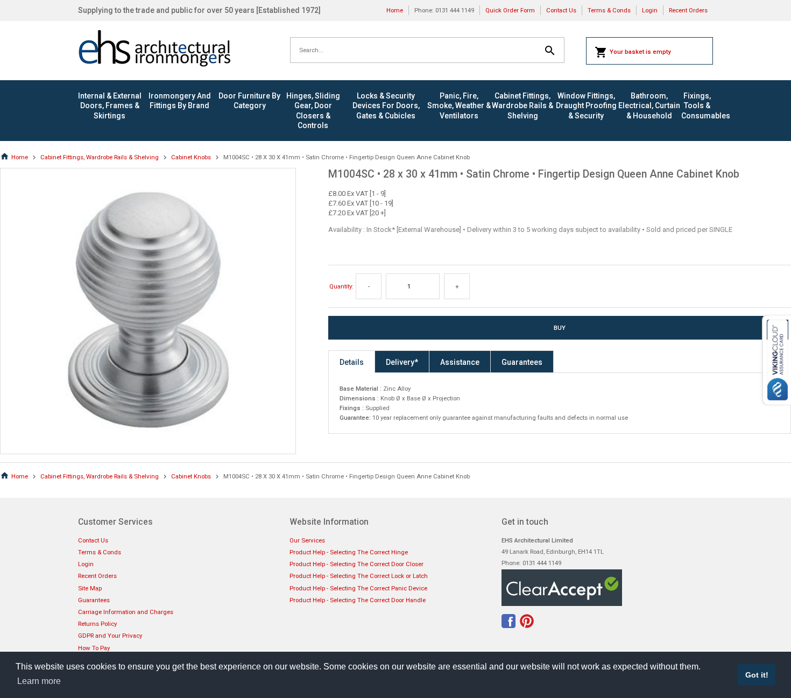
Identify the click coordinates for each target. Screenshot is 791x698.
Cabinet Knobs (191, 157)
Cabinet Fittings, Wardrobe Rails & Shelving (522, 105)
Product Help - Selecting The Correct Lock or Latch (358, 576)
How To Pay (94, 648)
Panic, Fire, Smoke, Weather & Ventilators (459, 105)
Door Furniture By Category (249, 100)
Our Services (307, 540)
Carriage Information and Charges (125, 612)
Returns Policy (97, 624)
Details (352, 362)
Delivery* (402, 362)
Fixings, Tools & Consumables (697, 105)
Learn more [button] (39, 681)
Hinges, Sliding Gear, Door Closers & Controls (313, 110)
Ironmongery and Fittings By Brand (180, 100)
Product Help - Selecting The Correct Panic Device (358, 588)
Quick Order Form (510, 10)
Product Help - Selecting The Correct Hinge (348, 552)
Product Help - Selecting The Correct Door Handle (357, 600)
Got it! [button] (756, 675)
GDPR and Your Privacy (110, 635)
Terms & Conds (609, 10)
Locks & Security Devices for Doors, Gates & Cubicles (386, 105)
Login (650, 10)
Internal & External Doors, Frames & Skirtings (110, 105)
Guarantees (522, 362)
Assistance (459, 362)
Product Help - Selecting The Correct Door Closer (356, 564)
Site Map (90, 588)
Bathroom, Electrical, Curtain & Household (649, 105)
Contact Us (561, 10)
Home (394, 10)
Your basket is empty (640, 51)
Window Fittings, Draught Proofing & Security (586, 105)
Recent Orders (688, 10)
